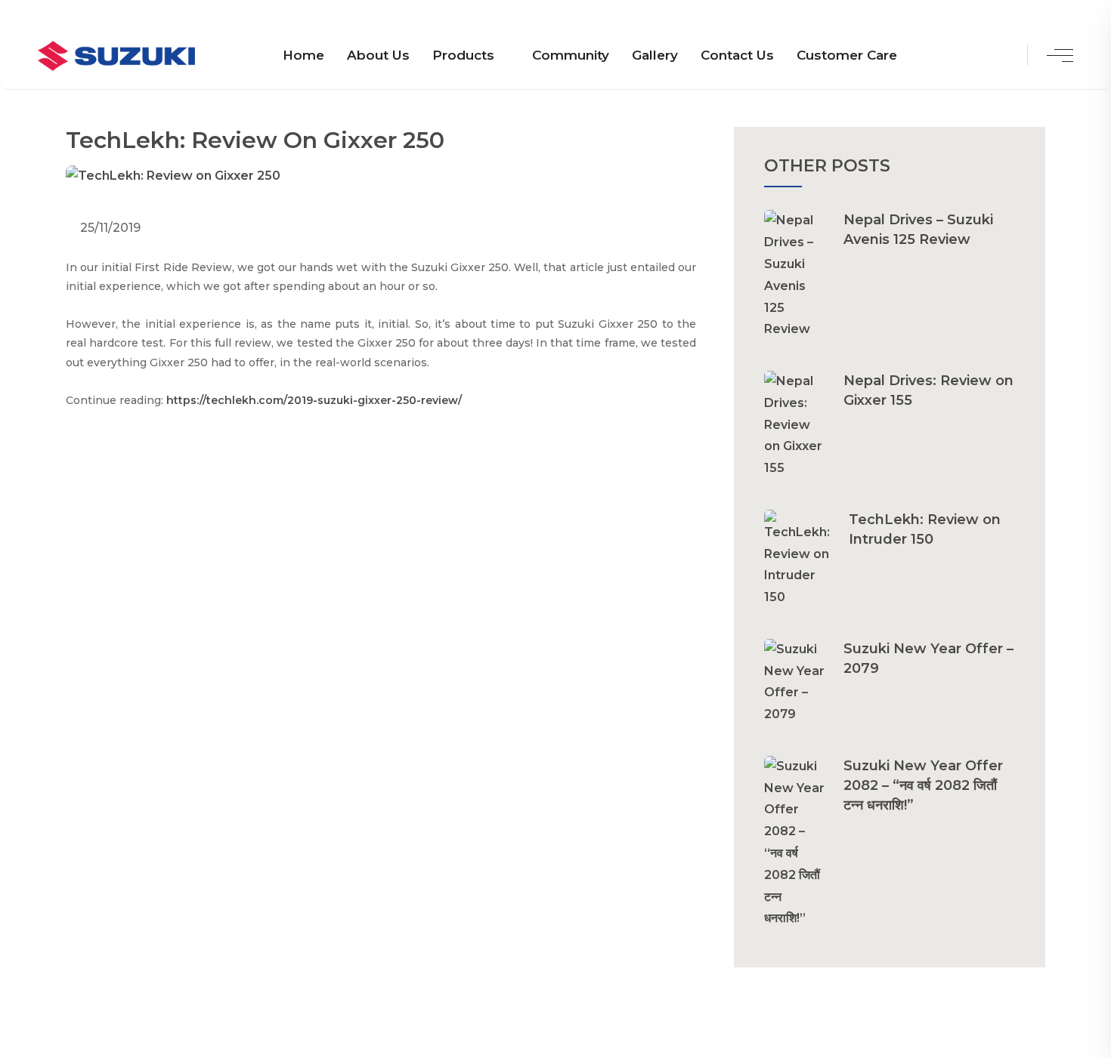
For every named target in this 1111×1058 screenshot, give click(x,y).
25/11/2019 (109, 228)
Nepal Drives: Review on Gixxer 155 (928, 390)
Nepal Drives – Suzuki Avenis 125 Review (918, 229)
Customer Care (847, 55)
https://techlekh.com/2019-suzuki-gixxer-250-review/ (314, 400)
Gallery (655, 55)
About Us (378, 55)
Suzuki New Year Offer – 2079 (928, 658)
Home (303, 55)
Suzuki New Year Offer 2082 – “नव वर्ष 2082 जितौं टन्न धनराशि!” (923, 785)
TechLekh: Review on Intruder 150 (925, 529)
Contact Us (737, 55)
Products (463, 55)
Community (570, 55)
